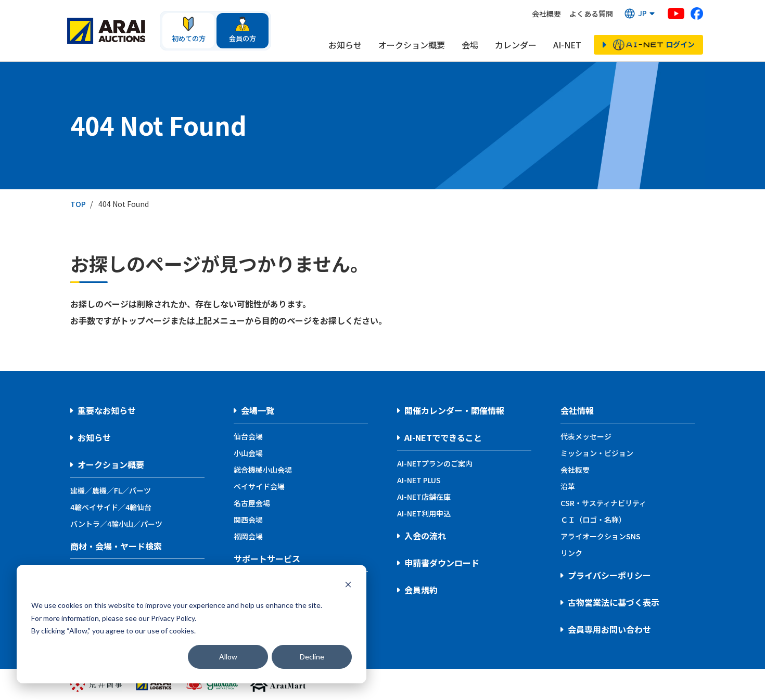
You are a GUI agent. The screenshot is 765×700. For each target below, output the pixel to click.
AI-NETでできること (443, 437)
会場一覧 (257, 410)
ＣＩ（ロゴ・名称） (593, 519)
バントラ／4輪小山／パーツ (116, 523)
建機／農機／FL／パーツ (110, 490)
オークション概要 (411, 44)
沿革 (567, 486)
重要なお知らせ (107, 410)
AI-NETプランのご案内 (435, 463)
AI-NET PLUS (419, 480)
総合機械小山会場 (263, 469)
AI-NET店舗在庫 (424, 496)
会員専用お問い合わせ (609, 629)
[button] (640, 13)
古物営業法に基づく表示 (613, 602)
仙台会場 (248, 436)
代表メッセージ (585, 436)
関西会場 (248, 519)
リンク (571, 552)
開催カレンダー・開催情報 (454, 410)
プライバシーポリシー (609, 575)
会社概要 (546, 13)
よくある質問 (591, 13)
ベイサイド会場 (259, 486)
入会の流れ (425, 535)
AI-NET (567, 44)
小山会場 (248, 453)
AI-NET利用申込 (424, 513)
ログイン (680, 44)
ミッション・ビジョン (596, 453)
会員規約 (421, 590)
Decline (312, 656)
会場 (470, 44)
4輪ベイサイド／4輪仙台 (110, 507)
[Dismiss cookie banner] (348, 585)
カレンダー (516, 44)
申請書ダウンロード (441, 562)
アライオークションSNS (600, 536)
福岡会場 (248, 536)
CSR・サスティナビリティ (603, 503)
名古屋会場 (252, 503)
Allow (228, 656)
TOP (78, 204)
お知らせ (345, 44)
